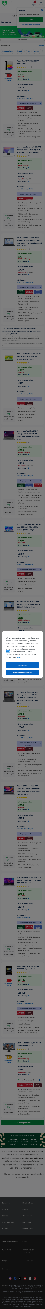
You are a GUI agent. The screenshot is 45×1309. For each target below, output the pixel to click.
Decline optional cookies (22, 672)
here (8, 652)
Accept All (22, 665)
